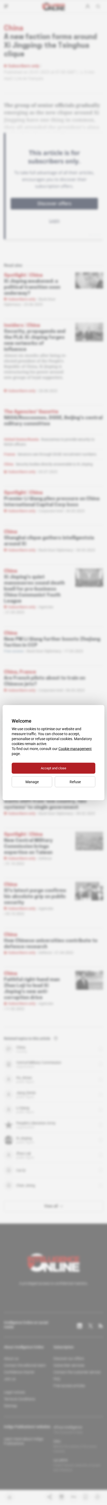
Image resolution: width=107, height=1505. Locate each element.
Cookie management (75, 748)
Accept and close (53, 768)
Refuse (75, 782)
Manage (32, 782)
